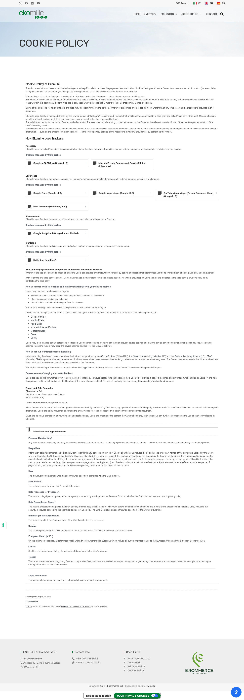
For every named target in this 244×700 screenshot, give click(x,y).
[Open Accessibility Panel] (236, 692)
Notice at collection (98, 695)
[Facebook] (26, 3)
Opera (34, 337)
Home (136, 14)
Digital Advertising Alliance (187, 356)
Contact (211, 14)
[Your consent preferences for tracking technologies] (3, 525)
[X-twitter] (20, 3)
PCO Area (181, 3)
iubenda (29, 606)
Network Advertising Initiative (147, 356)
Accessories (190, 14)
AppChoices (88, 367)
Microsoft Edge (38, 330)
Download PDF (32, 601)
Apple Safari (36, 323)
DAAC (209, 356)
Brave (33, 334)
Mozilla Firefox (38, 320)
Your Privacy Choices (132, 695)
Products (167, 14)
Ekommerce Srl (115, 686)
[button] (222, 14)
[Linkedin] (32, 3)
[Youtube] (38, 3)
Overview (150, 14)
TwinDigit (151, 686)
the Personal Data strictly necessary (76, 606)
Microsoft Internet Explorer (43, 327)
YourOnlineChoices (106, 356)
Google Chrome (38, 316)
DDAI (38, 359)
